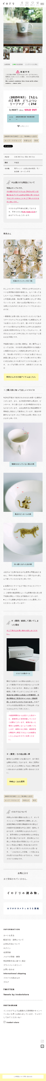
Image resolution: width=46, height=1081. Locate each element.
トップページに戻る (31, 64)
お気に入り (24, 126)
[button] (13, 26)
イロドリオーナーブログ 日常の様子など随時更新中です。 (16, 905)
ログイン (22, 5)
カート (37, 5)
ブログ (6, 982)
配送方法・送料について (13, 940)
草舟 (36, 141)
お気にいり (32, 5)
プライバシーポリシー (12, 965)
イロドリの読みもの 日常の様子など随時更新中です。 (16, 890)
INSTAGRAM (10, 1005)
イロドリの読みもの (11, 978)
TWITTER (9, 990)
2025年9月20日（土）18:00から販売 (21, 136)
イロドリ (8, 3)
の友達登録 (18, 64)
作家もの (27, 141)
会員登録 (7, 64)
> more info (16, 83)
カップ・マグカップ (13, 141)
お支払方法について (11, 944)
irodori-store (13, 1022)
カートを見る (8, 935)
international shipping (14, 974)
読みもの (27, 5)
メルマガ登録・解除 (11, 957)
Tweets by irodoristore (16, 995)
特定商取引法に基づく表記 (14, 961)
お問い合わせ (8, 969)
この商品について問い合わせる (23, 1076)
